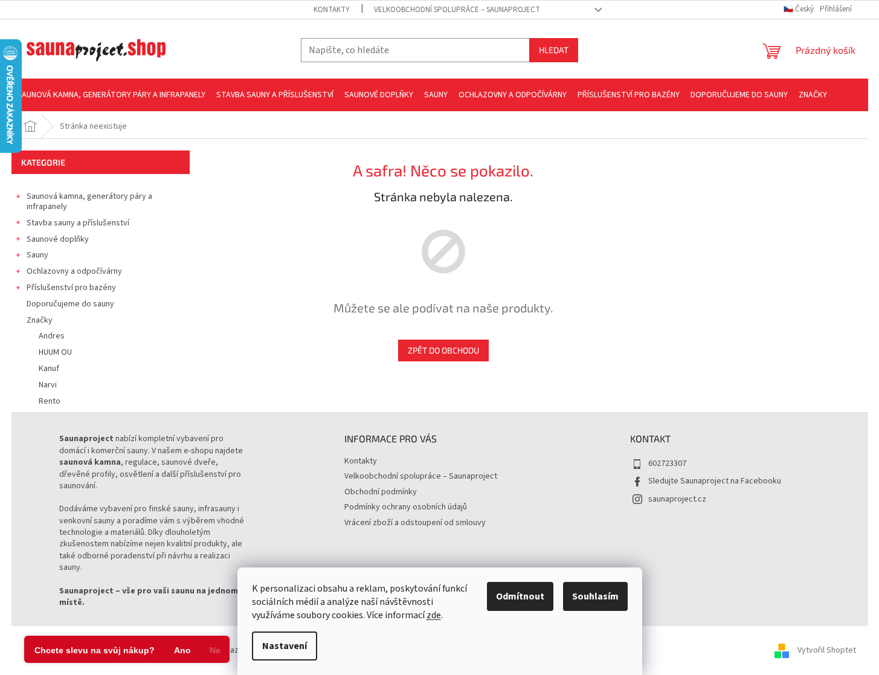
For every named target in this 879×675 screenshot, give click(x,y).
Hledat (553, 50)
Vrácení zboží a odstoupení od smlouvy (415, 523)
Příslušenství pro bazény (71, 288)
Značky (40, 320)
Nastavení (284, 646)
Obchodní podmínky (380, 492)
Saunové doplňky (58, 239)
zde (434, 615)
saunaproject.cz (677, 499)
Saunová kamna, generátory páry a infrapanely (89, 201)
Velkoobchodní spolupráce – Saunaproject (457, 9)
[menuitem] (111, 95)
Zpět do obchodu (443, 350)
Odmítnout (520, 596)
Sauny (37, 255)
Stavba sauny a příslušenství (78, 223)
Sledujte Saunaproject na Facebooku (714, 481)
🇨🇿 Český (800, 9)
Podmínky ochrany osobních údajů (405, 507)
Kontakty (332, 9)
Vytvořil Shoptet (826, 650)
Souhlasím (595, 596)
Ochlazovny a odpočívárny (74, 271)
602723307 (667, 463)
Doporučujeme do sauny (70, 304)
